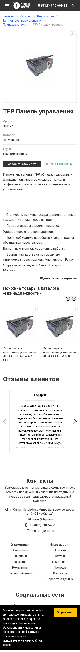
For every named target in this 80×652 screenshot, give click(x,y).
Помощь (60, 567)
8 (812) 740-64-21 (53, 5)
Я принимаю (65, 612)
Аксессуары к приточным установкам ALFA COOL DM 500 (59, 352)
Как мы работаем (20, 573)
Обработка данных (59, 579)
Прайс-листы (60, 562)
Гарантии (20, 562)
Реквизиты (20, 567)
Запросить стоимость (22, 164)
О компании (20, 550)
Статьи (60, 556)
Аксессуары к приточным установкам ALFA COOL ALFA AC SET (19, 354)
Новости (60, 550)
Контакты (60, 573)
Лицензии (20, 556)
